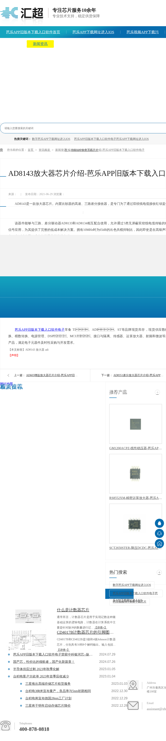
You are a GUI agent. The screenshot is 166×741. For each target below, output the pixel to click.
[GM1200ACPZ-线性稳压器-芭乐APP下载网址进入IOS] (136, 424)
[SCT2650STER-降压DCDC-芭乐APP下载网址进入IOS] (136, 523)
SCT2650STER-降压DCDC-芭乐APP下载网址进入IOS (135, 548)
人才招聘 (133, 44)
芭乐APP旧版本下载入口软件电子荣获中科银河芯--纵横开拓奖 (53, 654)
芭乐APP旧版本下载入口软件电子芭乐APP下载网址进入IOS (111, 138)
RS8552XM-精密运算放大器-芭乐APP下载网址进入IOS (135, 498)
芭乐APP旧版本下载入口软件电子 (40, 329)
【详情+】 (100, 627)
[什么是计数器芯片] (28, 617)
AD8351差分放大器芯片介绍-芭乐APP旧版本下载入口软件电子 (139, 375)
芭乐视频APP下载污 (143, 32)
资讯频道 (45, 149)
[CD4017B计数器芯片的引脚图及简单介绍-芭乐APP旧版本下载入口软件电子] (28, 640)
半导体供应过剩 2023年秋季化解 (36, 669)
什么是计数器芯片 (73, 610)
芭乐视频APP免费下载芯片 (129, 601)
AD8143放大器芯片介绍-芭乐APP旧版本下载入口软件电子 (108, 149)
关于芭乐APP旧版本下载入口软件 (87, 44)
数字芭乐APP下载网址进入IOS (51, 138)
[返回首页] (159, 543)
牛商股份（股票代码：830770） (52, 393)
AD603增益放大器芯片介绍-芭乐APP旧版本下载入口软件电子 (52, 375)
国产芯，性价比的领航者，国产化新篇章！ (44, 661)
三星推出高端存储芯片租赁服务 (48, 683)
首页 (31, 149)
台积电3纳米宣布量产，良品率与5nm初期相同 (58, 691)
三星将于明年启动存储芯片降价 (48, 705)
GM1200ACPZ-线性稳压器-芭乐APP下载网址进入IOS (135, 448)
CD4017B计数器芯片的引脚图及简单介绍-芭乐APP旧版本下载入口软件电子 (86, 632)
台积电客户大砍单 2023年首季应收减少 (41, 676)
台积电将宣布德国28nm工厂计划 (48, 698)
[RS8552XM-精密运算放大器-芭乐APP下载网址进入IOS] (136, 474)
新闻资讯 (40, 44)
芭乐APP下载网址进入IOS (93, 32)
